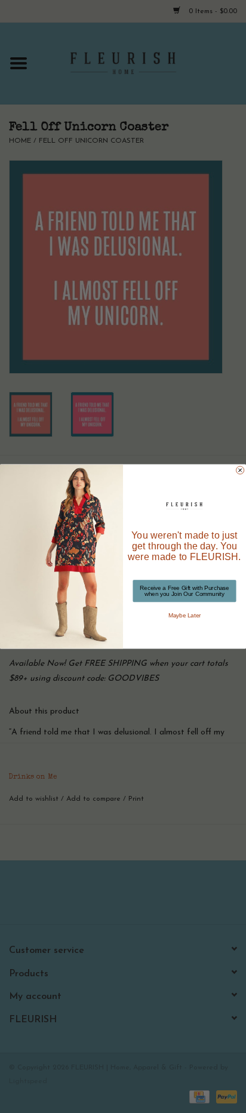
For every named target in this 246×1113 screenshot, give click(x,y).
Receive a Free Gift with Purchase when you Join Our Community (184, 591)
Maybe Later (184, 615)
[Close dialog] (240, 470)
